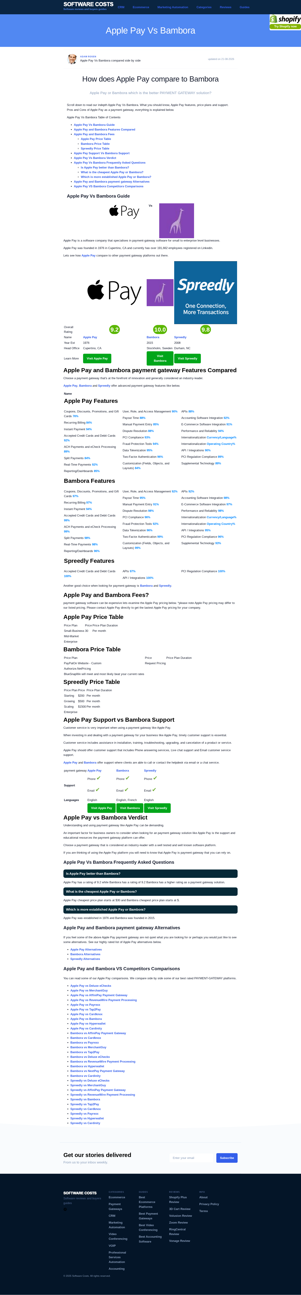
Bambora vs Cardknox (85, 1038)
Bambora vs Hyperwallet (87, 1066)
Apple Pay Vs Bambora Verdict (95, 158)
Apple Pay (88, 255)
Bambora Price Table (95, 143)
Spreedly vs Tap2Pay (84, 1104)
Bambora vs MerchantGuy (88, 1047)
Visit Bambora (160, 358)
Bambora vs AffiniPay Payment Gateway (98, 1033)
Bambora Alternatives (85, 954)
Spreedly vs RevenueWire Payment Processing (102, 1094)
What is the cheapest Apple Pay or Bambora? (112, 172)
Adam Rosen (88, 56)
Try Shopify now (285, 26)
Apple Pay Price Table (96, 139)
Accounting (117, 1268)
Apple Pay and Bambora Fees (94, 134)
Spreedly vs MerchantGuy (88, 1085)
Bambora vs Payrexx (84, 1042)
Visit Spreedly (187, 358)
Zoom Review (178, 1222)
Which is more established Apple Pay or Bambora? (116, 177)
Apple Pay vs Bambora (86, 1019)
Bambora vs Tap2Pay (84, 1052)
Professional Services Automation (117, 1257)
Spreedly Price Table (95, 148)
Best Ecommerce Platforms (147, 1202)
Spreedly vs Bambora (85, 1099)
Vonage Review (179, 1241)
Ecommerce (141, 7)
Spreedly (104, 385)
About (203, 1197)
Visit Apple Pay (97, 358)
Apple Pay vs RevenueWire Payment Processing (103, 1000)
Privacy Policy (209, 1204)
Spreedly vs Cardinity (85, 1123)
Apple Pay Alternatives (86, 949)
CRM (121, 7)
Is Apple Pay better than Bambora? (105, 167)
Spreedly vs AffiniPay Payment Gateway (98, 1090)
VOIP (112, 1245)
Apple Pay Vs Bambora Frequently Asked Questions (109, 162)
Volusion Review (180, 1215)
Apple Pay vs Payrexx (85, 1004)
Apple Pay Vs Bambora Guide (94, 125)
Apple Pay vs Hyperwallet (88, 1023)
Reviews (225, 7)
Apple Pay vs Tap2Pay (85, 1009)
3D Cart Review (179, 1209)
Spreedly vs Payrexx (84, 1113)
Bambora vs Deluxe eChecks (90, 1057)
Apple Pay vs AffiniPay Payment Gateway (98, 995)
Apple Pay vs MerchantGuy (89, 990)
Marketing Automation (172, 7)
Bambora (85, 385)
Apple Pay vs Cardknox (86, 1014)
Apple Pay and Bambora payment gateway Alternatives (111, 181)
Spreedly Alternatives (85, 959)
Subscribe (227, 1158)
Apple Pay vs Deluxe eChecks (90, 985)
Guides (244, 7)
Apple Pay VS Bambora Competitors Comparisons (108, 186)
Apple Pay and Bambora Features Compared (104, 129)
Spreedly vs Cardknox (85, 1109)
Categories (203, 7)
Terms (203, 1211)
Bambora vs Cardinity (85, 1076)
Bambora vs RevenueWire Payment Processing (102, 1061)
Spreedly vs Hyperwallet (87, 1118)
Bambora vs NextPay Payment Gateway (97, 1071)
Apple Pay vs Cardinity (86, 1028)
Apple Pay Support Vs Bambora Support (102, 153)
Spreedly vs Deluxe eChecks (89, 1080)
